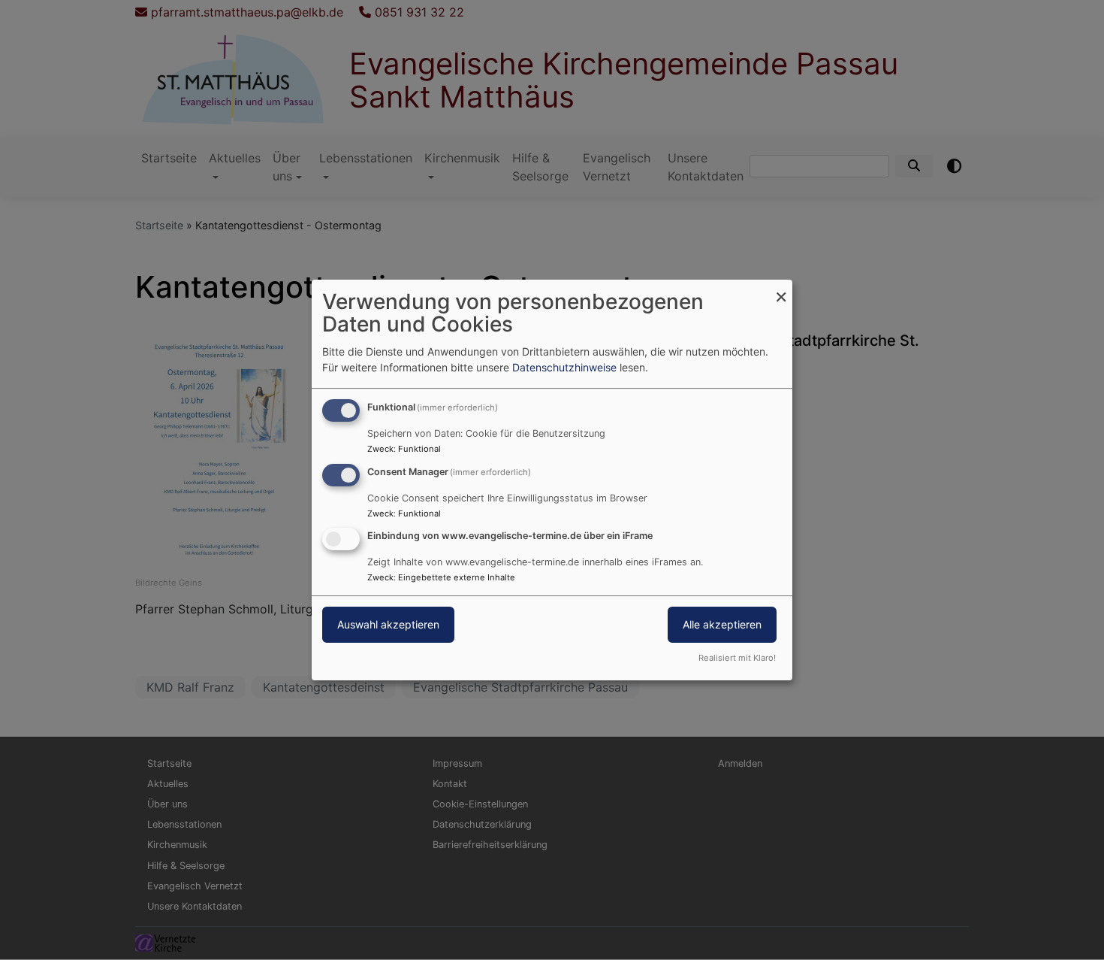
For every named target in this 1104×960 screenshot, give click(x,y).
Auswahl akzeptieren (388, 625)
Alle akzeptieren (722, 625)
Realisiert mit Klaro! (737, 658)
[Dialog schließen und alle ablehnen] (781, 289)
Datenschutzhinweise (564, 367)
